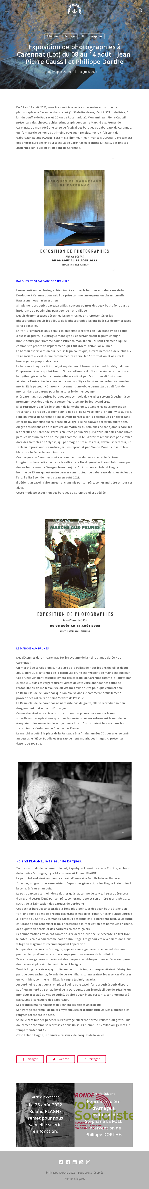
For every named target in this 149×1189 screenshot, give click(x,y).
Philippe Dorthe (62, 72)
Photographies (92, 36)
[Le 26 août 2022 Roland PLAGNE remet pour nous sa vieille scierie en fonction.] (45, 1115)
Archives (69, 36)
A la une (52, 36)
